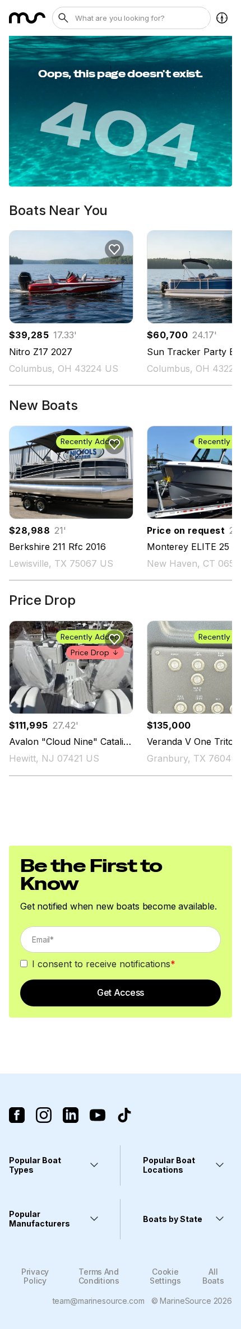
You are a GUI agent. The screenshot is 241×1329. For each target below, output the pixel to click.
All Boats (213, 1276)
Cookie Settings (165, 1276)
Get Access (120, 992)
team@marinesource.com (99, 1300)
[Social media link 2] (44, 1115)
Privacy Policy (35, 1276)
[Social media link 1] (17, 1115)
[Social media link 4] (97, 1115)
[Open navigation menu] (222, 18)
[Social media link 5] (124, 1115)
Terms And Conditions (98, 1276)
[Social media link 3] (70, 1115)
